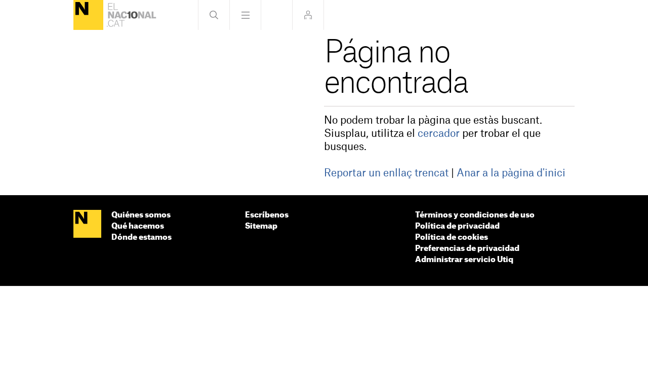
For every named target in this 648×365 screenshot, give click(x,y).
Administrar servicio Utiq (464, 260)
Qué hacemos (137, 226)
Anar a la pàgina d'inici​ (511, 173)
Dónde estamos (141, 237)
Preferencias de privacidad (467, 248)
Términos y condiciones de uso (475, 215)
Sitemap (261, 226)
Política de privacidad (457, 226)
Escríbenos (267, 215)
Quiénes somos (141, 215)
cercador (439, 134)
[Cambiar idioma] (276, 15)
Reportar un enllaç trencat (386, 173)
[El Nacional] (88, 15)
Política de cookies (451, 237)
